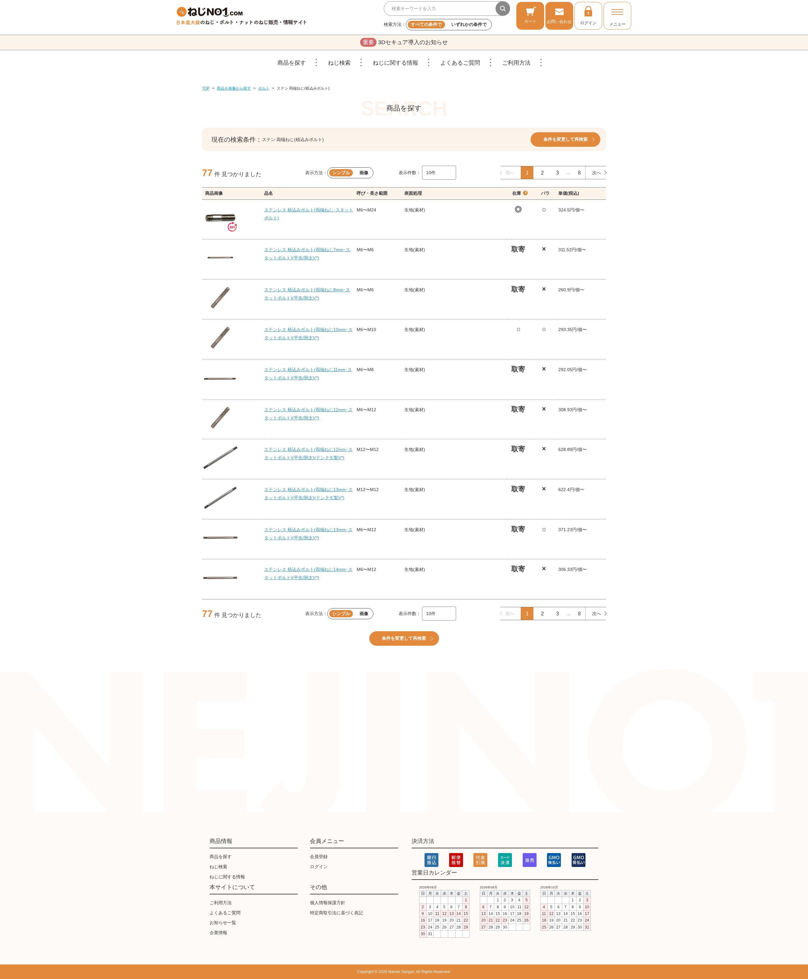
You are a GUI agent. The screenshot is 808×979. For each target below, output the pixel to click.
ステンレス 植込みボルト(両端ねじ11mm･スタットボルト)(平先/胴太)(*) (308, 373)
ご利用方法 (516, 63)
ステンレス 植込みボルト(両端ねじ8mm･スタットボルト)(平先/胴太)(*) (307, 293)
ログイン (588, 23)
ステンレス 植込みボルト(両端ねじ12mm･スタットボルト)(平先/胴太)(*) (308, 413)
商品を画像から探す (234, 88)
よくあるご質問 (460, 63)
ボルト (264, 88)
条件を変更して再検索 (566, 139)
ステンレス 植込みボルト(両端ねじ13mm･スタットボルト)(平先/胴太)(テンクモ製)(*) (308, 493)
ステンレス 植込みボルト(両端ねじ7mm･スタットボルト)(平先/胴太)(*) (307, 253)
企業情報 (218, 932)
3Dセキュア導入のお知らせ (405, 42)
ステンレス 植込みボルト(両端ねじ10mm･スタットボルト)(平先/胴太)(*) (308, 333)
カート (530, 21)
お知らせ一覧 (223, 922)
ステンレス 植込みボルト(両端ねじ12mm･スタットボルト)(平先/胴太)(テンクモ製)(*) (308, 453)
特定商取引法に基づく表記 (336, 912)
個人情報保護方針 (327, 902)
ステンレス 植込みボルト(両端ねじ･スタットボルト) (308, 214)
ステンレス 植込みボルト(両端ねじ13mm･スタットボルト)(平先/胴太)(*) (308, 533)
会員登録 (319, 856)
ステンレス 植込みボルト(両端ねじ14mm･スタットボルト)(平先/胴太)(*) (308, 573)
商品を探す (291, 63)
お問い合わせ (559, 21)
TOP (206, 88)
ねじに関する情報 (395, 63)
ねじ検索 (339, 63)
